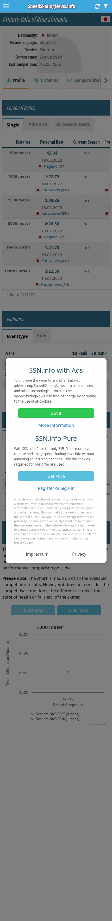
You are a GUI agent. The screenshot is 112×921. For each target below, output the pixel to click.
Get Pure (56, 476)
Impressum (37, 554)
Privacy (79, 554)
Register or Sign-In (56, 488)
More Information (56, 425)
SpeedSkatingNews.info (51, 6)
